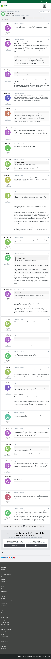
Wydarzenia (3, 651)
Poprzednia (6, 526)
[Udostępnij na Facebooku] (4, 557)
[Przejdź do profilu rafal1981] (8, 113)
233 (18, 17)
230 (10, 17)
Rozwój (2, 634)
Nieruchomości (4, 603)
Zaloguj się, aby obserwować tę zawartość (10, 11)
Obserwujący (42, 11)
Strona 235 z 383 (5, 19)
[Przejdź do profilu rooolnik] (8, 497)
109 (48, 11)
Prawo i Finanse (4, 615)
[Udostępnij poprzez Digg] (6, 557)
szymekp (7, 23)
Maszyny (3, 598)
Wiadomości (3, 648)
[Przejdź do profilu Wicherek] (8, 481)
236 (26, 17)
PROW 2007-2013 (5, 622)
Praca (2, 610)
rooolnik (7, 492)
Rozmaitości (3, 632)
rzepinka (7, 191)
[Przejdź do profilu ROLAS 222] (8, 242)
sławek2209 (7, 175)
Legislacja (3, 596)
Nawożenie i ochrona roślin (7, 600)
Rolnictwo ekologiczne (6, 629)
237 (29, 17)
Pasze (2, 608)
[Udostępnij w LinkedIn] (12, 557)
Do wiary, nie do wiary (6, 574)
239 (35, 17)
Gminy (2, 586)
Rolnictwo (3, 627)
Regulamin (24, 656)
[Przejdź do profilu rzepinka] (8, 196)
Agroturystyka (4, 564)
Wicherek (8, 477)
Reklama (44, 656)
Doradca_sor (8, 70)
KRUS (2, 593)
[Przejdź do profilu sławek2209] (8, 180)
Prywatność (38, 656)
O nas (19, 656)
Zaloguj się (36, 545)
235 (24, 17)
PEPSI (7, 383)
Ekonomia (3, 584)
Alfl (8, 412)
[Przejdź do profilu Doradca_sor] (8, 74)
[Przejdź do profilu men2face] (8, 324)
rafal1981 (8, 109)
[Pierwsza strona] (2, 18)
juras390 (7, 144)
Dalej (41, 526)
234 (21, 17)
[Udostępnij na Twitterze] (2, 557)
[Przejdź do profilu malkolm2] (8, 164)
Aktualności (3, 567)
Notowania (3, 605)
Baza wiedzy (3, 569)
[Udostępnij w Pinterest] (14, 557)
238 (32, 17)
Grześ (13, 15)
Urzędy (2, 643)
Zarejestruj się (14, 545)
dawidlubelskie (7, 128)
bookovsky (7, 93)
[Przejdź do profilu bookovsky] (8, 98)
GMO (2, 588)
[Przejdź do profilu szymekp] (8, 28)
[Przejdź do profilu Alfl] (8, 417)
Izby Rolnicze (4, 591)
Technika (3, 639)
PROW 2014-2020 (5, 624)
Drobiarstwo (3, 576)
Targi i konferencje (5, 636)
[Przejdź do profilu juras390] (8, 148)
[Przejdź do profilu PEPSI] (8, 388)
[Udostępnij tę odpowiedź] (48, 23)
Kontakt (48, 656)
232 (15, 17)
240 (37, 17)
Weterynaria (3, 646)
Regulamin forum (31, 656)
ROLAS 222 (7, 237)
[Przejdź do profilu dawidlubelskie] (8, 132)
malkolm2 (8, 159)
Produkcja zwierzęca (5, 620)
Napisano (19, 23)
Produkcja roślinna (26, 15)
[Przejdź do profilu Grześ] (3, 14)
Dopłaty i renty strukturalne (7, 572)
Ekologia (3, 581)
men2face (8, 319)
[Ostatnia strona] (43, 18)
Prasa (2, 612)
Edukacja (3, 579)
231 (13, 17)
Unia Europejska (4, 641)
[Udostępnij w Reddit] (10, 557)
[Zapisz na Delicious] (8, 557)
